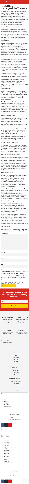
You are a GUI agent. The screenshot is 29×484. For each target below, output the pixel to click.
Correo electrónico (6, 258)
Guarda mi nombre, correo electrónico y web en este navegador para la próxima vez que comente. (14, 272)
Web (2, 264)
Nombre (3, 252)
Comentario (4, 233)
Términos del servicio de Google (16, 277)
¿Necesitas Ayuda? (14, 414)
